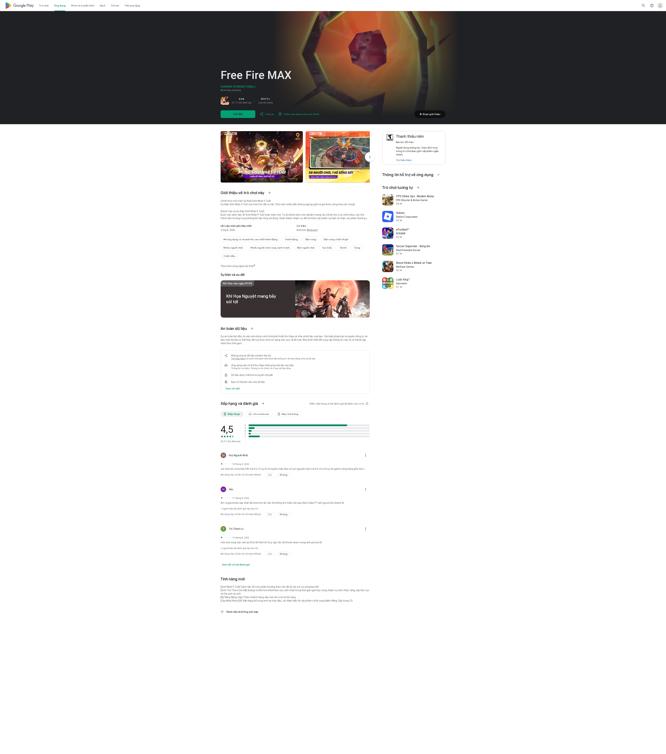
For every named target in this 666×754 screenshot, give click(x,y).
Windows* (312, 230)
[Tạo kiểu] (327, 247)
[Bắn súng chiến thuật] (336, 239)
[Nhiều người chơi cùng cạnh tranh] (270, 247)
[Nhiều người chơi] (233, 247)
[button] (262, 156)
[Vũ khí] (343, 247)
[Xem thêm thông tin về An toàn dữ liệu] (252, 328)
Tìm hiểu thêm (238, 358)
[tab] (43, 5)
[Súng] (357, 247)
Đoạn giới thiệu (429, 114)
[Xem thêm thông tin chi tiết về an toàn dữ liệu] (232, 388)
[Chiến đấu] (229, 256)
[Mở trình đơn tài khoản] (660, 5)
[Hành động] (291, 239)
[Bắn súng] (311, 239)
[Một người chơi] (305, 247)
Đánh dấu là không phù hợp (239, 611)
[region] (269, 100)
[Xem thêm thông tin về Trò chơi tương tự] (418, 187)
